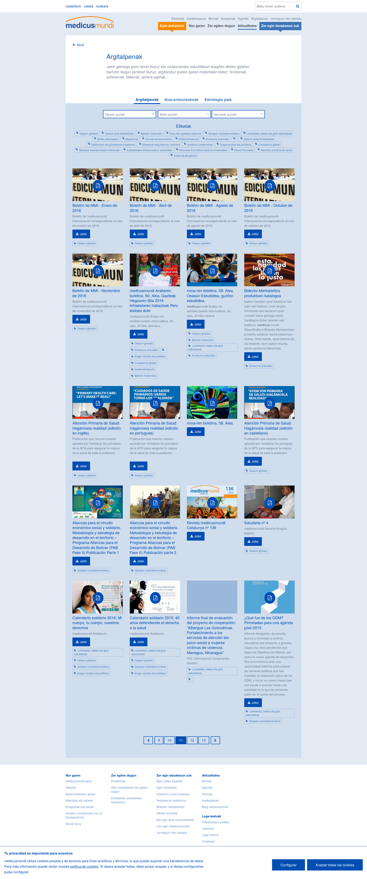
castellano (73, 6)
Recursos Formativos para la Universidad (203, 150)
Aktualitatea (247, 25)
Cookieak (208, 841)
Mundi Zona (73, 824)
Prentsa (207, 794)
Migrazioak (132, 139)
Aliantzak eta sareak (79, 800)
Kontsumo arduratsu (217, 139)
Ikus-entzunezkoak (182, 99)
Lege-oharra (210, 835)
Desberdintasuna (189, 139)
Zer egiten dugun (221, 25)
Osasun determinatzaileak (259, 139)
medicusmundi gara (79, 781)
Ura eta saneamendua (158, 139)
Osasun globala (88, 133)
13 (204, 740)
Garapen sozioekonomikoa (223, 133)
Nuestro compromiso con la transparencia (84, 815)
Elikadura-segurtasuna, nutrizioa (161, 144)
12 (192, 740)
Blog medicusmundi (215, 807)
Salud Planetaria (244, 150)
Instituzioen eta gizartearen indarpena (113, 144)
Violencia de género (185, 155)
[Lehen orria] (148, 740)
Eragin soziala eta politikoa (235, 144)
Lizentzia (208, 828)
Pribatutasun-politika (215, 822)
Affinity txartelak (167, 813)
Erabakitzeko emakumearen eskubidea (149, 150)
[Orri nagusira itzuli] (90, 21)
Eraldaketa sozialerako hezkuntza (126, 800)
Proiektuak (118, 781)
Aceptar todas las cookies (335, 864)
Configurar (288, 864)
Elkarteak (177, 18)
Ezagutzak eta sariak (80, 807)
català (88, 6)
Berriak (213, 18)
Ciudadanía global (269, 144)
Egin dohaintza (166, 787)
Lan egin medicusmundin (173, 826)
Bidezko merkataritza (171, 807)
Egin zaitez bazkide (169, 781)
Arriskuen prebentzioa (200, 144)
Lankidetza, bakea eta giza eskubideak (269, 133)
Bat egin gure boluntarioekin (175, 820)
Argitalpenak (259, 18)
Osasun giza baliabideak (119, 133)
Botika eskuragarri (107, 139)
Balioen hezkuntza (151, 133)
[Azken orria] (215, 740)
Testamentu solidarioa (171, 800)
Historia (71, 787)
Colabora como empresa (173, 794)
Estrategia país (218, 99)
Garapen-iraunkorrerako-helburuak (99, 150)
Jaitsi (83, 234)
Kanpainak (228, 18)
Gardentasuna (196, 18)
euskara (102, 6)
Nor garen (197, 25)
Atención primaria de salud (276, 150)
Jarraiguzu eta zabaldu (286, 18)
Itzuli (80, 44)
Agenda (243, 18)
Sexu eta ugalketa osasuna (185, 133)
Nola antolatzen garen (80, 794)
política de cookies (84, 866)
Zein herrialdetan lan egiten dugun (129, 789)
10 (169, 740)
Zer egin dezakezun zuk (174, 775)
